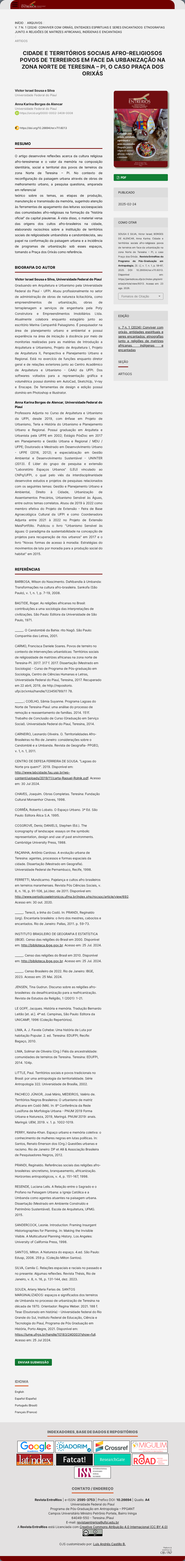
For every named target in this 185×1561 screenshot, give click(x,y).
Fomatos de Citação (135, 296)
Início (19, 23)
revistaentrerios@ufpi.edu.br (98, 1522)
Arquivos (34, 23)
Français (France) (26, 1412)
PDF (123, 177)
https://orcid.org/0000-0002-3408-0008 (46, 113)
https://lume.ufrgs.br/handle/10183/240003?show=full (55, 1334)
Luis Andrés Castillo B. (109, 1544)
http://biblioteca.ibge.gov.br (42, 945)
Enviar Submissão (33, 1362)
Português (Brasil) (26, 1405)
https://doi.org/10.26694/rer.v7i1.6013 (43, 128)
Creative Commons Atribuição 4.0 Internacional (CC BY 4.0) (124, 1527)
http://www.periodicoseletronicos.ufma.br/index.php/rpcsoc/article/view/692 (71, 896)
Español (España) (26, 1398)
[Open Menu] (14, 4)
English (19, 1391)
